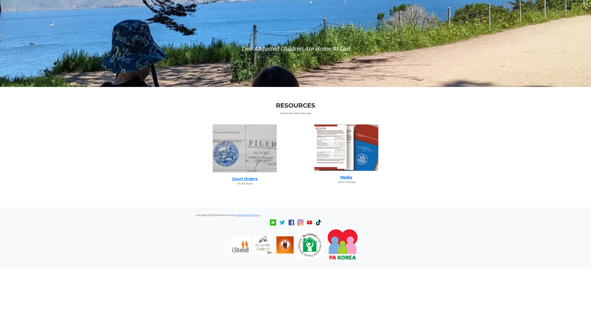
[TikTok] (318, 222)
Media (346, 177)
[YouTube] (309, 222)
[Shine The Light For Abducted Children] (285, 244)
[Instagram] (300, 222)
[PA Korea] (343, 244)
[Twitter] (282, 222)
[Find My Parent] (263, 244)
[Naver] (273, 222)
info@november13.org (247, 215)
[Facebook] (291, 222)
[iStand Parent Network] (240, 244)
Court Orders (245, 179)
